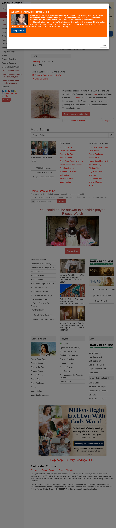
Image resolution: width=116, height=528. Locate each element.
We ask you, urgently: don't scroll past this (30, 11)
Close (104, 45)
